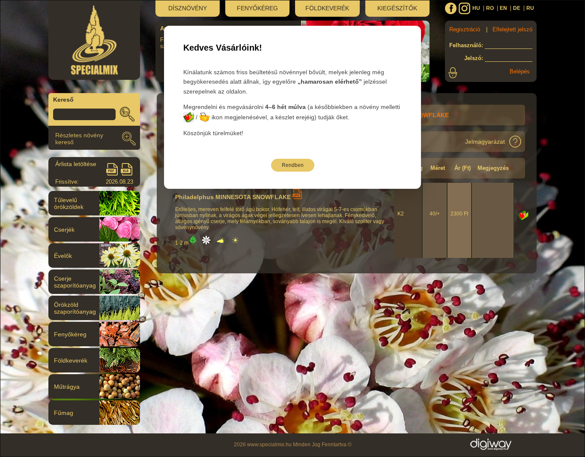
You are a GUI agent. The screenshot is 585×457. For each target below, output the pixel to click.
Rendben (293, 165)
